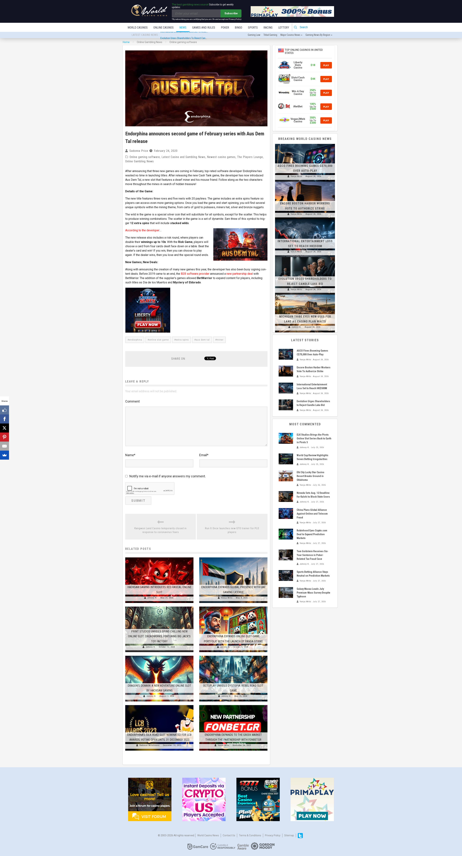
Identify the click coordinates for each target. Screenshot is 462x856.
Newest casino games (221, 157)
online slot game (159, 340)
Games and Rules (203, 27)
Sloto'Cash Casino (298, 79)
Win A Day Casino (298, 92)
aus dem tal (203, 340)
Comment (132, 401)
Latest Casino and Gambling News (183, 157)
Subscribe (231, 13)
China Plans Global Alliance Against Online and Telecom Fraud (312, 513)
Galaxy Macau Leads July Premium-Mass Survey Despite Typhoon (313, 592)
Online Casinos (163, 27)
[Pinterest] (4, 437)
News (182, 27)
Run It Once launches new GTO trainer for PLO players (232, 530)
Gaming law (254, 34)
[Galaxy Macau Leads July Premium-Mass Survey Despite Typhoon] (286, 592)
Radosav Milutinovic (150, 745)
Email (203, 455)
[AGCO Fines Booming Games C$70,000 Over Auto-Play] (305, 143)
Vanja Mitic (227, 598)
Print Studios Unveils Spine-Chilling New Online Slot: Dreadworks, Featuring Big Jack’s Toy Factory (159, 636)
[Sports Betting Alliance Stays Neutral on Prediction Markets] (286, 575)
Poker (225, 27)
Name (130, 455)
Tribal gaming (270, 34)
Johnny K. (152, 598)
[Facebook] (4, 418)
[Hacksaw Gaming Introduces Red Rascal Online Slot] (159, 557)
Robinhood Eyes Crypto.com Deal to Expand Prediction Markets (312, 534)
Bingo (238, 27)
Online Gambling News (139, 161)
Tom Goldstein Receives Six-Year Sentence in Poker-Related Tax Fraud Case (312, 555)
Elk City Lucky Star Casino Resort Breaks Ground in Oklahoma (310, 476)
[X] (4, 428)
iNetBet (297, 106)
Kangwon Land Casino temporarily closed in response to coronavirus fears (160, 530)
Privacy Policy (272, 835)
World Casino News (208, 835)
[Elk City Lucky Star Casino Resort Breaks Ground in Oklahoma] (286, 475)
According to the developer (142, 230)
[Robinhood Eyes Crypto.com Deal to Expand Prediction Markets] (286, 534)
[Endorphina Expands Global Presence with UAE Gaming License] (233, 557)
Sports (253, 27)
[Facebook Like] (4, 409)
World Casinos (138, 27)
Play (326, 65)
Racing (268, 27)
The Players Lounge (250, 157)
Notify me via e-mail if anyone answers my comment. (167, 476)
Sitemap (289, 835)
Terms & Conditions (250, 835)
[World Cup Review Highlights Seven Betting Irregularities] (286, 458)
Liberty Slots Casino (298, 65)
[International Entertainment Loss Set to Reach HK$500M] (305, 219)
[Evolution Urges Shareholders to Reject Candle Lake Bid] (305, 257)
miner (220, 340)
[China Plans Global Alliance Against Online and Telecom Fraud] (286, 513)
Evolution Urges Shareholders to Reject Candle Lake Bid (188, 35)
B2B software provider (195, 273)
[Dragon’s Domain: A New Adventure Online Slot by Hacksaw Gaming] (159, 655)
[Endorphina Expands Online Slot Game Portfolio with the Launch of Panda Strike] (233, 606)
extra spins (182, 340)
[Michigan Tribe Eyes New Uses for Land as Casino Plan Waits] (305, 294)
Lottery (283, 27)
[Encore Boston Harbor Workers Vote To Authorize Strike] (305, 181)
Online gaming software (145, 157)
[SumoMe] (4, 455)
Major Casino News (290, 34)
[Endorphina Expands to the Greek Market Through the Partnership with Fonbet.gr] (233, 705)
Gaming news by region (318, 34)
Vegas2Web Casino (298, 120)
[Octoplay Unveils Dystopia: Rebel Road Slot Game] (233, 655)
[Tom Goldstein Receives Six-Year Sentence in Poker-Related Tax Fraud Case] (286, 554)
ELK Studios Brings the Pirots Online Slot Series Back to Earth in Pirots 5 (314, 438)
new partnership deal (239, 273)
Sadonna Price (138, 151)
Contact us (229, 835)
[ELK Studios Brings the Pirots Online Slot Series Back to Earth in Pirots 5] (286, 438)
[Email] (4, 446)
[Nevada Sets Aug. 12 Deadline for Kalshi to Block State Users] (286, 496)
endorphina (135, 340)
